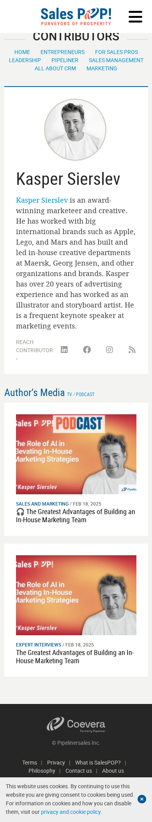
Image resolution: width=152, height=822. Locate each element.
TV (69, 394)
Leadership (25, 60)
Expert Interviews (38, 644)
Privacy (56, 762)
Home (22, 52)
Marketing (102, 68)
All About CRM (55, 68)
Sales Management (116, 60)
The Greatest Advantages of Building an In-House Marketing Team (75, 657)
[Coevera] (76, 725)
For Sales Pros (116, 52)
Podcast (85, 394)
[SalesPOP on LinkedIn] (64, 349)
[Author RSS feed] (132, 349)
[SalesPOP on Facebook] (86, 349)
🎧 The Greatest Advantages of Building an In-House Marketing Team (75, 516)
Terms (29, 762)
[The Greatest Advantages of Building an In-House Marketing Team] (76, 594)
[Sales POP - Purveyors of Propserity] (76, 16)
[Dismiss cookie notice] (142, 799)
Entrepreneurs (63, 52)
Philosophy (41, 770)
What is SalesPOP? (98, 762)
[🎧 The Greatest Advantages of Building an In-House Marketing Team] (76, 453)
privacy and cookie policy (71, 811)
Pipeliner (64, 60)
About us (113, 770)
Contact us (78, 770)
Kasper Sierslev (42, 200)
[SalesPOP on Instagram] (109, 349)
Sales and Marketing (42, 503)
